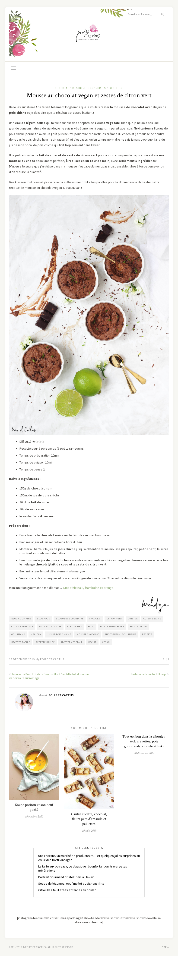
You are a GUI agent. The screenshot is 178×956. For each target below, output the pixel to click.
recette (147, 634)
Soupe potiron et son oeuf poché (34, 807)
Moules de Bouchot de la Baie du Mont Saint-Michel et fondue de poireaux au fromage (49, 676)
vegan (106, 642)
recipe (92, 642)
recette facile (20, 642)
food (91, 626)
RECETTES (115, 88)
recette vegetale (71, 642)
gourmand (18, 634)
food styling (138, 626)
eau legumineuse (50, 626)
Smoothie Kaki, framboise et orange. (88, 588)
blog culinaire (21, 618)
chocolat (62, 88)
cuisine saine (152, 618)
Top (164, 947)
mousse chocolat (88, 634)
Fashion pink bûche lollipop (148, 674)
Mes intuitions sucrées (89, 88)
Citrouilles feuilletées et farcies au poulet (67, 890)
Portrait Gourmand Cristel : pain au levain (66, 877)
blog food (43, 618)
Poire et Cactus (52, 659)
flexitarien (74, 626)
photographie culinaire (120, 634)
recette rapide (45, 642)
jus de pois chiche (59, 634)
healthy (36, 634)
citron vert (114, 618)
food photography (112, 626)
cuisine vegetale (22, 626)
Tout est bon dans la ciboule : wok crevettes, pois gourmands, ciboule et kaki (143, 741)
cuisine (133, 618)
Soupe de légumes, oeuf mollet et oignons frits (71, 883)
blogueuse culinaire (69, 618)
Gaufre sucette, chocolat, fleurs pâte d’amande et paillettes (89, 819)
